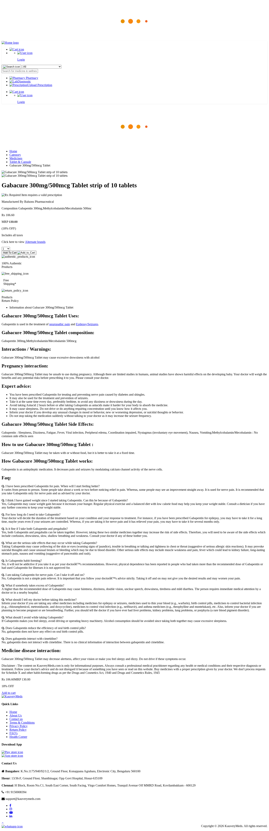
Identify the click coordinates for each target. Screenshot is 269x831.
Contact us (16, 719)
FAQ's (13, 733)
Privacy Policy (18, 726)
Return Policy (18, 729)
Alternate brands (35, 242)
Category (15, 154)
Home (13, 151)
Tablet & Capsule (20, 162)
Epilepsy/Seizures (87, 324)
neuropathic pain (59, 324)
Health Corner (18, 736)
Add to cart (9, 692)
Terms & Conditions (22, 722)
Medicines (15, 158)
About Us (15, 715)
